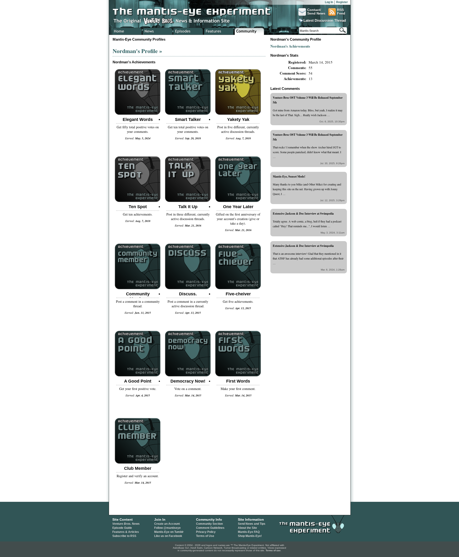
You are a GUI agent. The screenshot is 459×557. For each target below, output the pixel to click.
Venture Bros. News (158, 31)
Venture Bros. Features (219, 31)
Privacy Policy (206, 532)
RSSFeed (341, 11)
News (126, 523)
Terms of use (273, 550)
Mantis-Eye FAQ (249, 532)
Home (127, 31)
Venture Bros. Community (249, 31)
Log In (329, 2)
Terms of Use (205, 536)
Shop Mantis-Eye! (250, 536)
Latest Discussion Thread (324, 20)
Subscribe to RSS (124, 536)
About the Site (247, 528)
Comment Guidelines (210, 528)
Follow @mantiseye (167, 528)
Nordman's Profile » (137, 51)
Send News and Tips (251, 523)
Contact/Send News (316, 11)
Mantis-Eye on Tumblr (169, 532)
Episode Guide (122, 528)
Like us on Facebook (168, 536)
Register (342, 2)
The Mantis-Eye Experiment (196, 12)
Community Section (209, 523)
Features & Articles (125, 532)
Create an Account (167, 523)
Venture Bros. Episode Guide (188, 31)
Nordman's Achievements (290, 46)
